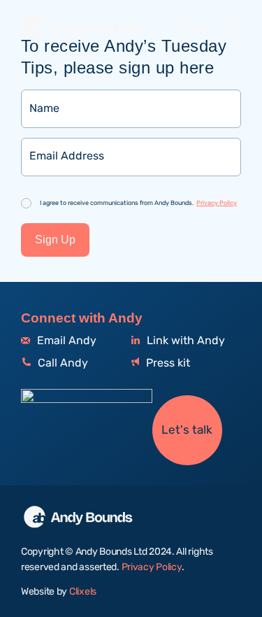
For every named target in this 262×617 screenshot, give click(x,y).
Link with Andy (184, 341)
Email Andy (65, 341)
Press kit (166, 363)
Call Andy (61, 363)
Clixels (82, 592)
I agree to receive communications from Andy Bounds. (138, 203)
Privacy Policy (216, 203)
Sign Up (55, 240)
